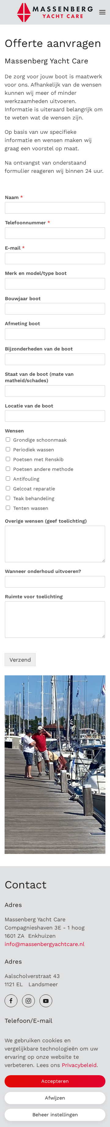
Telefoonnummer (27, 223)
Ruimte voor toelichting (34, 596)
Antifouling (26, 479)
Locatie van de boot (29, 406)
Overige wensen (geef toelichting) (46, 521)
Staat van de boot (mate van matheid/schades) (39, 377)
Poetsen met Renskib (38, 459)
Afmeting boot (22, 323)
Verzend (20, 659)
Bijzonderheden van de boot (39, 349)
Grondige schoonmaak (40, 440)
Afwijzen (55, 1098)
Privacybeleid (79, 1065)
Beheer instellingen (55, 1115)
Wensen (14, 431)
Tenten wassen (30, 508)
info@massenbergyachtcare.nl (45, 944)
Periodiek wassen (33, 450)
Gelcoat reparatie (34, 489)
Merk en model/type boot (36, 273)
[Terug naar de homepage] (55, 12)
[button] (102, 12)
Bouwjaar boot (23, 298)
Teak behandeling (33, 498)
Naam (14, 197)
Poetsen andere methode (43, 469)
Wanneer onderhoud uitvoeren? (43, 571)
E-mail (15, 248)
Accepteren (55, 1081)
